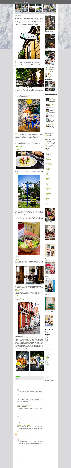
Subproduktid (47, 194)
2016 (46, 363)
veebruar (47, 359)
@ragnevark (50, 70)
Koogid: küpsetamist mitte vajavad (49, 162)
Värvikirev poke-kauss (48, 351)
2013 (46, 366)
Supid (46, 195)
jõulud (46, 155)
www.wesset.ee (17, 92)
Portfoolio (39, 12)
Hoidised (47, 152)
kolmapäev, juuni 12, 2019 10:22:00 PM (26, 389)
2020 (46, 341)
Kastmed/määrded (48, 159)
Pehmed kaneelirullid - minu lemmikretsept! (51, 104)
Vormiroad (47, 204)
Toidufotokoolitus (21, 12)
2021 (46, 340)
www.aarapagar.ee (17, 290)
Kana (46, 157)
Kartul (46, 158)
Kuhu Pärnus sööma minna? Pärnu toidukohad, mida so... (50, 354)
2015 (46, 364)
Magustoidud (47, 177)
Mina (16, 12)
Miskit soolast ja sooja (48, 179)
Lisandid (47, 175)
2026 (46, 335)
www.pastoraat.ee (17, 264)
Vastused (19, 388)
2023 (46, 338)
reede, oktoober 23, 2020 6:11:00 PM (26, 425)
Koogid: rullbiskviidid (48, 165)
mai (46, 356)
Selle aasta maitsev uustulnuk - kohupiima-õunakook (51, 125)
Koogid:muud (47, 167)
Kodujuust (47, 160)
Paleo (46, 182)
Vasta (18, 394)
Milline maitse (47, 178)
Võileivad (47, 205)
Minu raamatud (34, 12)
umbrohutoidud (47, 202)
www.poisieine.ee (17, 220)
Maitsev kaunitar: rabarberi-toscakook (50, 355)
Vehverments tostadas (18, 61)
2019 (46, 342)
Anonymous (46, 135)
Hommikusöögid (48, 153)
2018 (46, 361)
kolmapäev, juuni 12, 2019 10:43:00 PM (26, 405)
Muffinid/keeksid (48, 180)
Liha (46, 172)
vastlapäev (47, 203)
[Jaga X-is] (17, 378)
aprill (47, 357)
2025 (46, 336)
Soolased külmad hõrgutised (49, 192)
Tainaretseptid (47, 197)
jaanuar (47, 360)
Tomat (46, 199)
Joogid (46, 154)
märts (47, 358)
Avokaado (47, 149)
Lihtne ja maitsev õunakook (51, 98)
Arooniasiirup (50, 119)
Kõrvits (46, 169)
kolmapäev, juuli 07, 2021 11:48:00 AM (26, 439)
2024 (46, 337)
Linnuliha (47, 174)
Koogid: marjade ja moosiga (49, 164)
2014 (46, 365)
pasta (46, 184)
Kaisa (45, 138)
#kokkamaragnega (48, 69)
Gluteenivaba (47, 150)
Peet (46, 185)
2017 (46, 362)
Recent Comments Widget (52, 146)
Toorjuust (47, 200)
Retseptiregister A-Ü (28, 12)
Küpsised (47, 170)
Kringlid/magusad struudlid (49, 168)
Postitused (47, 376)
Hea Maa (21, 298)
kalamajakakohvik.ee (17, 149)
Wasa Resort (28, 339)
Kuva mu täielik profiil (47, 77)
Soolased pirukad (48, 193)
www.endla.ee (17, 295)
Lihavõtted (47, 173)
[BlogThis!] (16, 378)
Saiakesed (47, 189)
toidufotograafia (47, 198)
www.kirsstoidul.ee (17, 139)
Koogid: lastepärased (48, 163)
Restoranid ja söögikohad (49, 188)
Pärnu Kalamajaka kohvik (18, 146)
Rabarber (47, 187)
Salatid (46, 190)
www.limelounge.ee (17, 173)
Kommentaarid (48, 377)
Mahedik (23, 299)
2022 (46, 339)
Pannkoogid (47, 183)
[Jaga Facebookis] (18, 378)
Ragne (20, 389)
